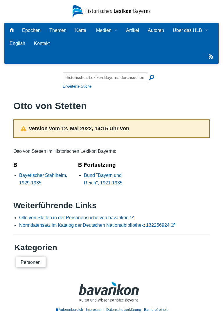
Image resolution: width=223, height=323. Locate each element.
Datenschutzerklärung (123, 309)
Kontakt (42, 43)
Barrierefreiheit (156, 309)
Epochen (31, 30)
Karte (80, 30)
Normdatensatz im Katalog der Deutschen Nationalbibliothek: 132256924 (94, 225)
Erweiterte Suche (77, 86)
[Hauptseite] (12, 30)
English (17, 43)
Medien (104, 30)
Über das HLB (187, 30)
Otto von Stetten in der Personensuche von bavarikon (74, 217)
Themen (57, 30)
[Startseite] (111, 11)
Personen (31, 262)
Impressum (94, 309)
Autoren (156, 30)
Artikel (132, 30)
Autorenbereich (70, 309)
